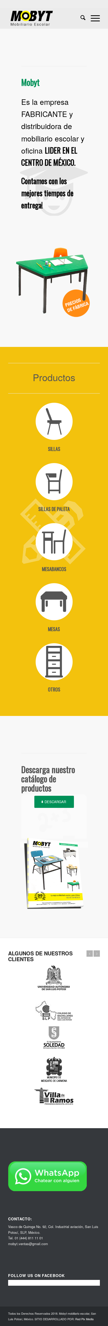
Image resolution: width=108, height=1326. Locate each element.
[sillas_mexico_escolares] (54, 421)
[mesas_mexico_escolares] (54, 601)
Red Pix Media (84, 1319)
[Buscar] (80, 18)
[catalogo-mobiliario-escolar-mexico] (54, 873)
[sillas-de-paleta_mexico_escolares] (54, 481)
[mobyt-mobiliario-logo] (45, 18)
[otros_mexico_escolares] (54, 661)
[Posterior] (97, 953)
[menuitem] (80, 18)
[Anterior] (90, 953)
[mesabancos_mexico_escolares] (54, 541)
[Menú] (92, 18)
